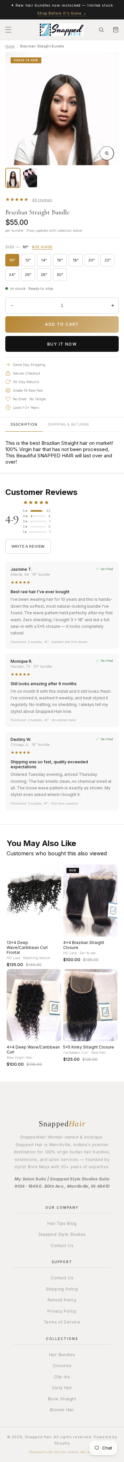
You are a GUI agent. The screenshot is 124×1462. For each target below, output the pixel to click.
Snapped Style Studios (62, 1234)
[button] (8, 29)
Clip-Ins (62, 1376)
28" (46, 275)
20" (93, 261)
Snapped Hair (38, 1437)
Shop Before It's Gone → (62, 13)
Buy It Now (62, 344)
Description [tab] (24, 424)
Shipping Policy (62, 1289)
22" (109, 261)
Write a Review (28, 546)
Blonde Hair (62, 1409)
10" (14, 261)
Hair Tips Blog (61, 1223)
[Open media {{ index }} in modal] (107, 153)
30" (62, 275)
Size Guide (42, 247)
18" (78, 261)
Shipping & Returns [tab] (68, 424)
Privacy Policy (61, 1311)
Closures (62, 1365)
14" (46, 261)
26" (30, 275)
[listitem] (13, 178)
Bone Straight (62, 1398)
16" (62, 261)
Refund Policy (62, 1299)
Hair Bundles (62, 1354)
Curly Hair (62, 1387)
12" (30, 261)
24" (14, 275)
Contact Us (62, 1245)
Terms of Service (62, 1322)
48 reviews (42, 200)
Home (10, 46)
